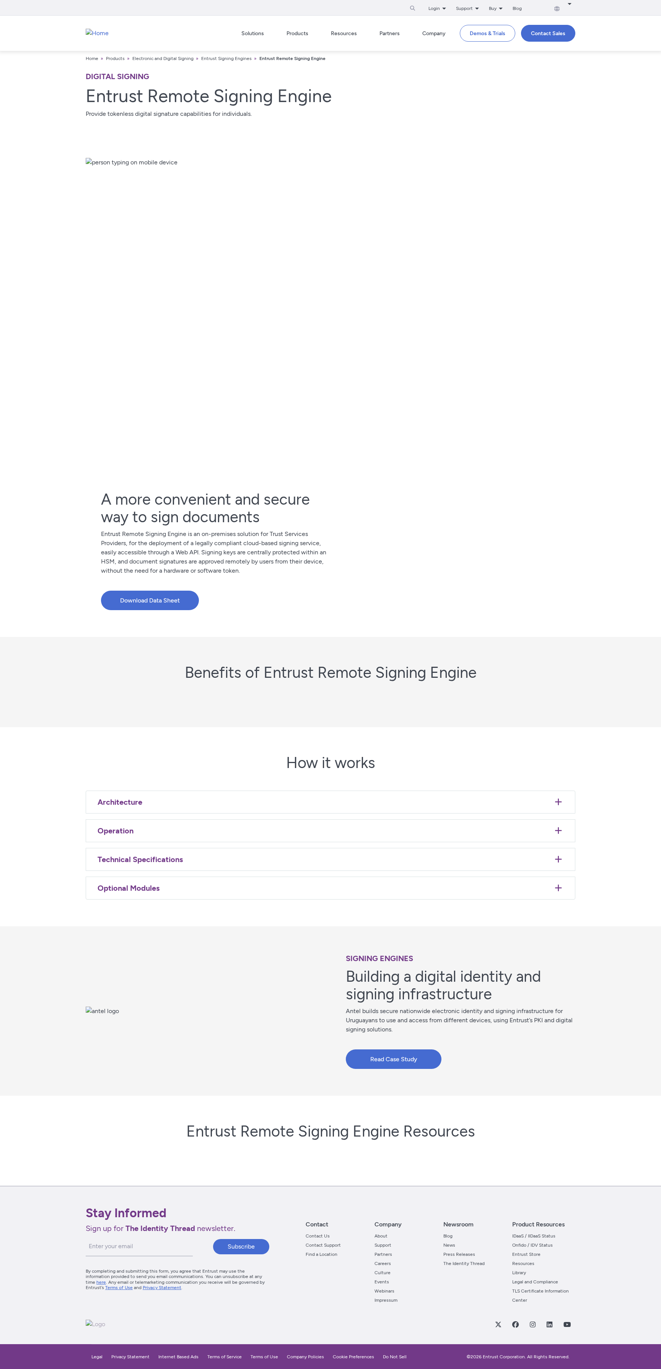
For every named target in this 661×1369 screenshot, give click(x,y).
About (380, 1236)
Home (92, 58)
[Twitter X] (498, 1324)
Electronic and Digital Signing (163, 58)
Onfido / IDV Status (532, 1245)
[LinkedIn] (549, 1324)
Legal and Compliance (535, 1282)
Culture (382, 1272)
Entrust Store (526, 1254)
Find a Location (321, 1254)
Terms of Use (119, 1287)
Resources (523, 1263)
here (101, 1282)
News (449, 1245)
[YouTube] (567, 1324)
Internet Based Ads (178, 1356)
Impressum (385, 1300)
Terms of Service (224, 1356)
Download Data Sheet (150, 600)
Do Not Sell (395, 1356)
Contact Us (318, 1236)
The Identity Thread (464, 1263)
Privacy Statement (162, 1287)
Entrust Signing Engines (226, 58)
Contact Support (323, 1245)
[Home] (97, 33)
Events (381, 1282)
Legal (97, 1356)
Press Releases (459, 1254)
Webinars (384, 1291)
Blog (517, 8)
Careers (382, 1263)
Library (519, 1272)
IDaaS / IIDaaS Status (533, 1236)
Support (382, 1245)
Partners (383, 1254)
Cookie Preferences (353, 1356)
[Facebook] (515, 1324)
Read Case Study (393, 1059)
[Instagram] (532, 1324)
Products (115, 58)
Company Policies (305, 1356)
